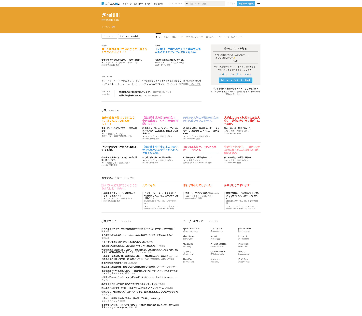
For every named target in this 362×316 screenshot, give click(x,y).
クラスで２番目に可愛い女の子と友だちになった (123, 241)
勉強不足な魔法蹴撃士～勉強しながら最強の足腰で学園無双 (128, 266)
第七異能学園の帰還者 (111, 262)
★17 (103, 62)
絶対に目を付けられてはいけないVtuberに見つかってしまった (129, 283)
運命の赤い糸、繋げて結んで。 (238, 128)
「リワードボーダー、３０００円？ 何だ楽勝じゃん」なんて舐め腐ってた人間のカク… (161, 195)
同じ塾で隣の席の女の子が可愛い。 (171, 59)
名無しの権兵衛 (130, 262)
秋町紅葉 (105, 237)
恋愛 (232, 131)
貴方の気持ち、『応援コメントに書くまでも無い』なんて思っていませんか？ (243, 195)
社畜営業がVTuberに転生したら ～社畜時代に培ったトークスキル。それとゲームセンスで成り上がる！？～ (140, 271)
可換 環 (133, 307)
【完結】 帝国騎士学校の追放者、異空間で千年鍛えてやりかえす (131, 298)
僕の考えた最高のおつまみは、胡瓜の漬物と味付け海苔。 (119, 158)
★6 (184, 136)
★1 (103, 163)
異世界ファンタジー (116, 62)
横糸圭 (162, 283)
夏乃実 (170, 287)
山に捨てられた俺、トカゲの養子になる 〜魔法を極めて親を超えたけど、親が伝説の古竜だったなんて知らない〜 (140, 306)
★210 (157, 62)
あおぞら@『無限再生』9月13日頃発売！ (157, 258)
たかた (150, 241)
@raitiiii (111, 14)
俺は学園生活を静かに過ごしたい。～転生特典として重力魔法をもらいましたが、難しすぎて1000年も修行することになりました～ (140, 250)
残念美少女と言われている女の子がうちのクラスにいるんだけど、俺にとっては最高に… (160, 131)
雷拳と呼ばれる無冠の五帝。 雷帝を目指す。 (122, 59)
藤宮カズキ (130, 273)
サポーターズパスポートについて (235, 74)
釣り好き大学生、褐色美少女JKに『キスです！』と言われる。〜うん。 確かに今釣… (201, 131)
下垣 (119, 195)
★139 (146, 206)
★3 (184, 160)
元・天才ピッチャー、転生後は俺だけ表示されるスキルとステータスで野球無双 (137, 228)
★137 (106, 198)
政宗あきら (214, 192)
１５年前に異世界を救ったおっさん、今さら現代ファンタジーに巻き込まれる (136, 235)
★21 (226, 131)
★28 (226, 160)
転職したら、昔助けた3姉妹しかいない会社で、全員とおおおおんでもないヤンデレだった (140, 293)
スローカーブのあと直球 (196, 192)
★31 (228, 206)
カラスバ (105, 279)
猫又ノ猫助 (106, 231)
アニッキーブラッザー (167, 266)
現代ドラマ (111, 163)
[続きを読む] (152, 82)
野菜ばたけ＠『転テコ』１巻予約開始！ (160, 202)
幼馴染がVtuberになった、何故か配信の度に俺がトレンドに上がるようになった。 (138, 277)
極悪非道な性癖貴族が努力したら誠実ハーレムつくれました (128, 245)
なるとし (111, 294)
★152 (144, 136)
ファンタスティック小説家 (113, 300)
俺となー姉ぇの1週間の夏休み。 (238, 157)
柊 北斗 (148, 252)
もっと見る (106, 94)
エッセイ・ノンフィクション (164, 206)
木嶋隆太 (161, 245)
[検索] (187, 3)
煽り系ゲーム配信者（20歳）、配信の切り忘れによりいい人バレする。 (133, 287)
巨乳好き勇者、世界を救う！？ (197, 157)
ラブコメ (166, 62)
